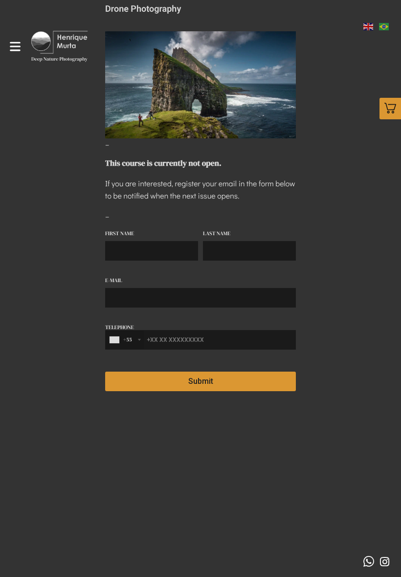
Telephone (119, 334)
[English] (369, 25)
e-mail (113, 281)
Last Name (216, 234)
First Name (119, 234)
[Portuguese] (384, 25)
